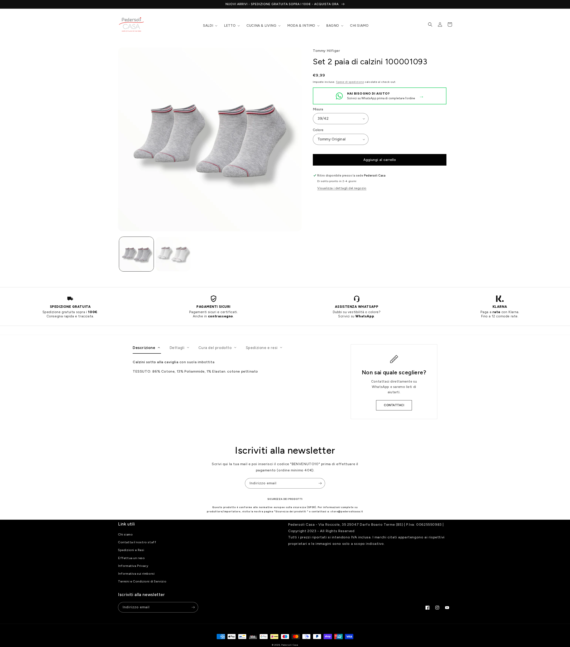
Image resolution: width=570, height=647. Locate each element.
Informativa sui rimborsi (136, 574)
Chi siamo (125, 534)
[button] (209, 26)
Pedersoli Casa (289, 644)
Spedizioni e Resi (131, 550)
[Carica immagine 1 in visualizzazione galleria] (136, 254)
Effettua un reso (131, 558)
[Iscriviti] (320, 483)
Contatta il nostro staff (137, 542)
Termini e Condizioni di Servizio (142, 581)
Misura (318, 109)
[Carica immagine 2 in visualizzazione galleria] (173, 254)
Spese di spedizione (350, 81)
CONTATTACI (394, 405)
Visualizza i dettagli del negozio (341, 188)
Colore (318, 130)
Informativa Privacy (133, 566)
